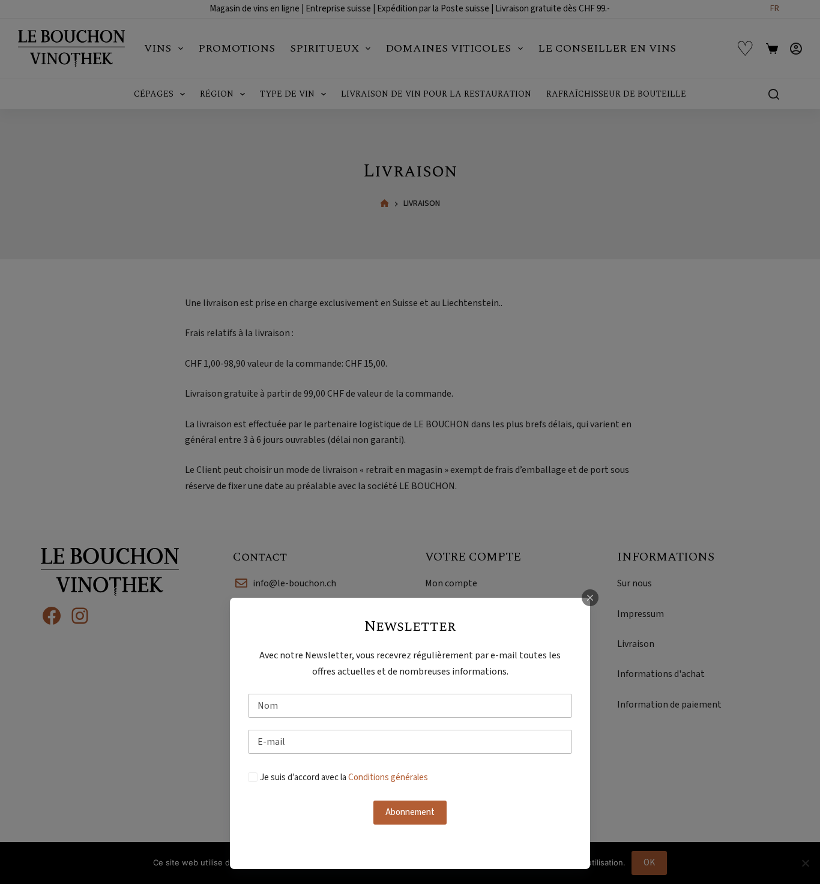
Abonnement (410, 812)
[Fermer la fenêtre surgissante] (590, 597)
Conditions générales (388, 777)
